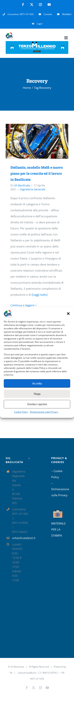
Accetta (37, 383)
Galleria (42, 141)
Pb (11, 672)
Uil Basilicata (22, 185)
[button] (68, 313)
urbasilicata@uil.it (17, 538)
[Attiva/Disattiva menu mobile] (66, 38)
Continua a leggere (22, 305)
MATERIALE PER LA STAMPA (58, 529)
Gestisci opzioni (37, 404)
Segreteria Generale (32, 189)
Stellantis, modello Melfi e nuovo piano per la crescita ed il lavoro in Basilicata (31, 141)
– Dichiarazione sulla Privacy (59, 489)
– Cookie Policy (56, 474)
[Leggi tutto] (39, 294)
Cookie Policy (21, 411)
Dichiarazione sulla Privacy (44, 411)
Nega (37, 393)
